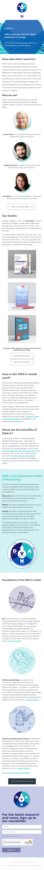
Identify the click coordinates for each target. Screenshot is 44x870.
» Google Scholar (14, 641)
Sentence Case (25, 865)
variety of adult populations (23, 456)
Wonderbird (10, 865)
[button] (22, 16)
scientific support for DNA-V (18, 773)
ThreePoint (38, 865)
